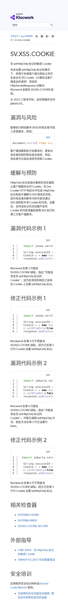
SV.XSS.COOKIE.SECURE (33, 526)
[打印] (42, 36)
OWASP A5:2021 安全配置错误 (36, 559)
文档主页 (14, 36)
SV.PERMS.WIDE (27, 520)
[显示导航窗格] (53, 17)
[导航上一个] (47, 36)
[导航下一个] (52, 36)
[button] (52, 25)
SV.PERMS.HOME (28, 514)
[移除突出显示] (37, 36)
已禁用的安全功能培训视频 (34, 593)
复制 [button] (48, 137)
